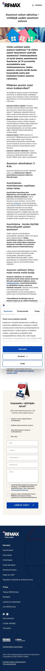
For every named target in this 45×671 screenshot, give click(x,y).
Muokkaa (21, 356)
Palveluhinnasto (9, 570)
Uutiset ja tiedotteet (11, 602)
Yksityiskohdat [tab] (22, 311)
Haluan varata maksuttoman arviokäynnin (21, 419)
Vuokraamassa (9, 565)
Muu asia (14, 436)
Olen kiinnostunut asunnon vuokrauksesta (20, 431)
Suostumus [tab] (8, 311)
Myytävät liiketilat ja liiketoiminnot (18, 580)
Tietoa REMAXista (11, 592)
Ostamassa (7, 560)
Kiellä (22, 364)
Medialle (6, 597)
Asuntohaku (8, 550)
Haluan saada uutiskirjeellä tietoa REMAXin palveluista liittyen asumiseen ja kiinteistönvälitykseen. (24, 495)
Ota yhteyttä (8, 618)
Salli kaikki (22, 349)
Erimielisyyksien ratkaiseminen (14, 662)
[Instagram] (7, 614)
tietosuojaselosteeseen (19, 490)
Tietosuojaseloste (9, 664)
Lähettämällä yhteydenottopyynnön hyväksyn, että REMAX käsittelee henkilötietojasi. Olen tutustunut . (24, 487)
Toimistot (7, 628)
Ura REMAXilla (9, 607)
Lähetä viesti (21, 505)
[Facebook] (4, 614)
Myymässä (7, 555)
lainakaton (17, 203)
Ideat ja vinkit (9, 575)
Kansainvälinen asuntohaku (13, 647)
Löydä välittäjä (9, 623)
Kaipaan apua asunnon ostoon (22, 425)
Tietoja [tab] (37, 311)
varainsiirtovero (13, 283)
